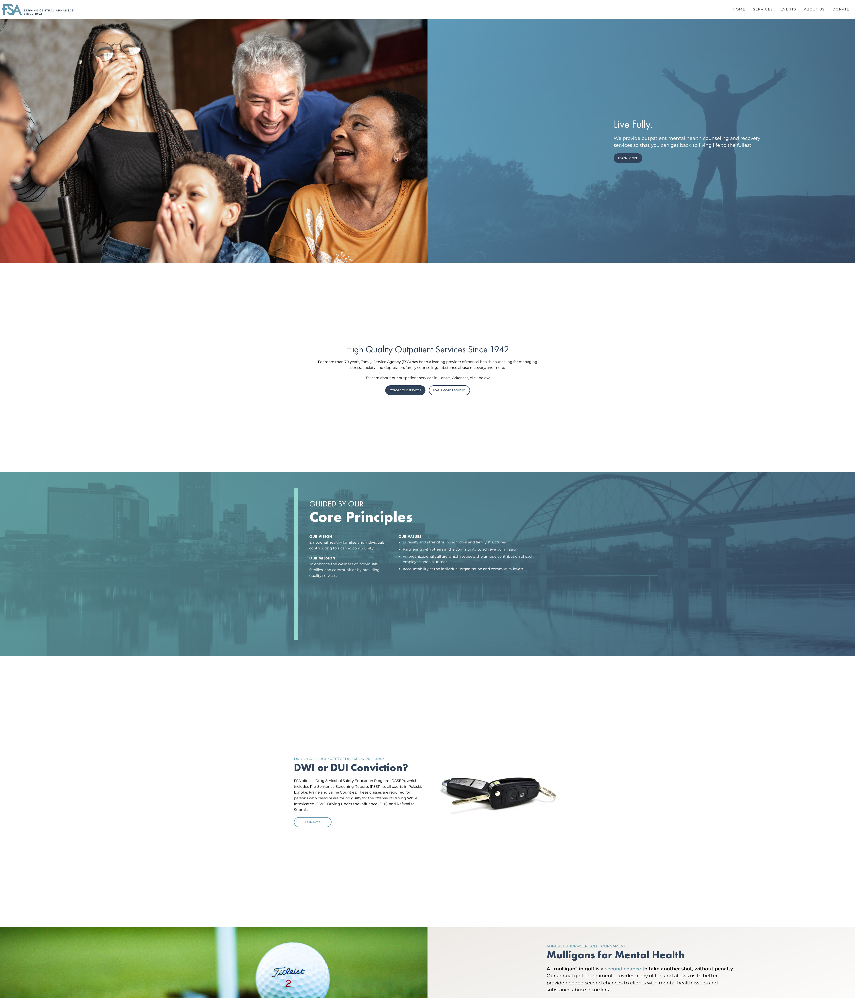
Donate (841, 9)
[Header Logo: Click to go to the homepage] (37, 9)
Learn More (628, 158)
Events (788, 9)
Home (739, 9)
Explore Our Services (405, 390)
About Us (814, 9)
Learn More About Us (449, 390)
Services (763, 9)
